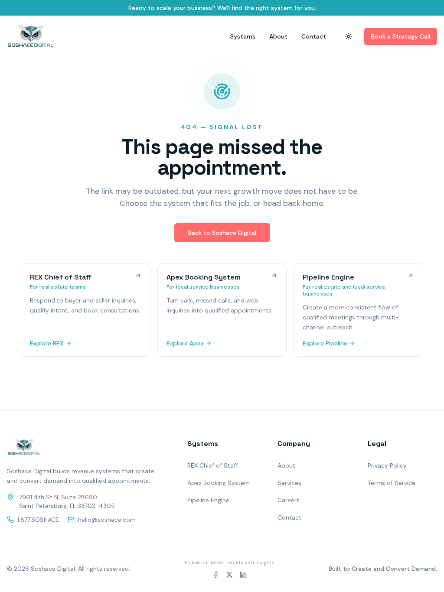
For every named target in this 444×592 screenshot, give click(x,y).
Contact (313, 36)
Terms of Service (391, 483)
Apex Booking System (218, 483)
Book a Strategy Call (400, 36)
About (278, 36)
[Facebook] (215, 574)
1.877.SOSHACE (38, 520)
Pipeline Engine (208, 500)
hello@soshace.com (107, 520)
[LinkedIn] (243, 574)
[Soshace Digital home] (30, 36)
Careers (289, 500)
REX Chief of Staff (212, 465)
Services (289, 483)
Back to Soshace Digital (222, 233)
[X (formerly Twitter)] (229, 574)
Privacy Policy (387, 465)
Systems (242, 36)
